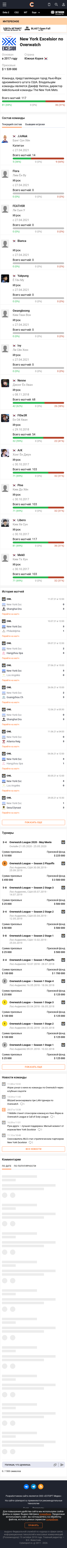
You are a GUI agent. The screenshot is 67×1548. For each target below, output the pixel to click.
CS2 (16, 12)
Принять (33, 1525)
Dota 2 (6, 12)
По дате (6, 1166)
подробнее (45, 1514)
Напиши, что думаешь (18, 1464)
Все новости (33, 1149)
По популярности (25, 1166)
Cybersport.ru (26, 1543)
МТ (25, 12)
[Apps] (49, 4)
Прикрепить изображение (55, 1465)
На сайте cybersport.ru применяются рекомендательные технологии (33, 1502)
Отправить (62, 1465)
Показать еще (33, 822)
